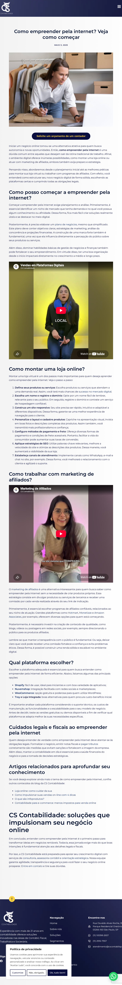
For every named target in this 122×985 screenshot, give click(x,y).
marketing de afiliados (24, 589)
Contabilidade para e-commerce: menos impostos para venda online (55, 803)
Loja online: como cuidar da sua (33, 791)
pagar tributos (89, 744)
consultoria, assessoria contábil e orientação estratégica (55, 858)
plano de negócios (66, 224)
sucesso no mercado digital (95, 391)
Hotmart (73, 612)
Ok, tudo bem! (57, 972)
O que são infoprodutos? (29, 799)
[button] (119, 7)
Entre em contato (32, 866)
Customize (17, 972)
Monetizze (85, 612)
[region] (38, 961)
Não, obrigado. (36, 972)
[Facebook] (1, 961)
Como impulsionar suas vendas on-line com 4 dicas (45, 795)
